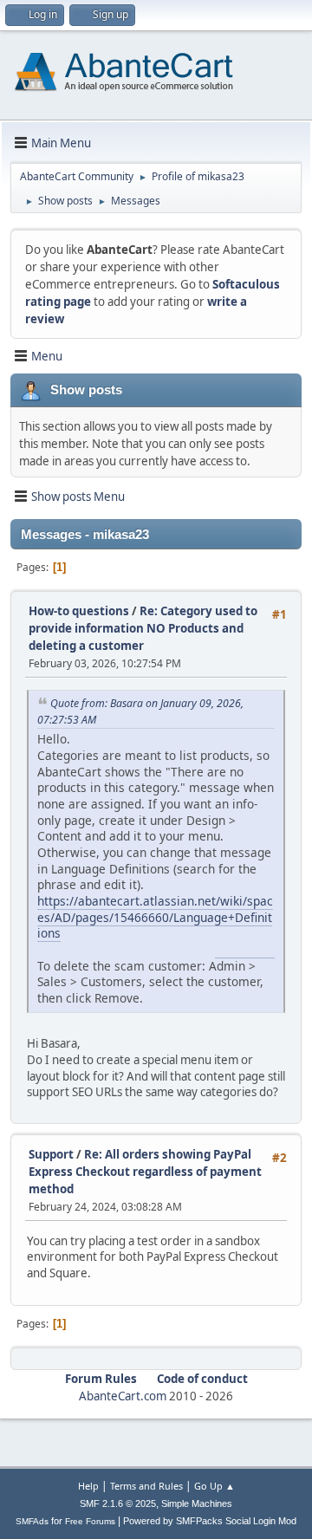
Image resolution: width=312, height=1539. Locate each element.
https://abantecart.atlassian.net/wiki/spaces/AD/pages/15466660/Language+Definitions (155, 917)
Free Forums (90, 1521)
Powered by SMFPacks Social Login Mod (209, 1521)
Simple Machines (196, 1503)
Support (51, 1154)
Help (88, 1485)
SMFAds (32, 1521)
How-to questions (79, 611)
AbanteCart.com (122, 1396)
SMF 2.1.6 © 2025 (118, 1503)
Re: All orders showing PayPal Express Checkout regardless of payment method (145, 1171)
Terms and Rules (146, 1485)
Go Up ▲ (214, 1485)
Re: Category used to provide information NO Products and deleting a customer (143, 628)
